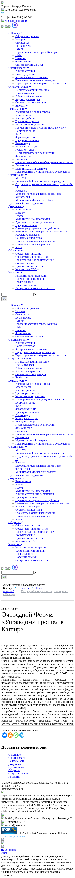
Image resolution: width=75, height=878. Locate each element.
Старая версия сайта (13, 836)
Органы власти (17, 67)
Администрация (25, 70)
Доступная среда (25, 130)
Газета (19, 215)
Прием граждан (24, 92)
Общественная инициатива (31, 256)
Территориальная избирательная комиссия (40, 83)
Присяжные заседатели (29, 266)
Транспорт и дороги (27, 121)
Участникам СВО (26, 269)
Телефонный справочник (30, 278)
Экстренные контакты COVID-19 (35, 288)
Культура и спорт (25, 149)
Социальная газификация (30, 102)
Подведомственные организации (35, 80)
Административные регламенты (34, 222)
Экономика (22, 165)
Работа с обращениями (28, 96)
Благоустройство (25, 118)
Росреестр (21, 190)
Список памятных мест (29, 64)
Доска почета (23, 45)
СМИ (18, 55)
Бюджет (20, 212)
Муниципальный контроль (31, 168)
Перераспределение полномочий (35, 152)
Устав (18, 247)
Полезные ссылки (26, 285)
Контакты (14, 272)
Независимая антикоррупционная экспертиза (42, 231)
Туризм (19, 48)
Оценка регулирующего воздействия (37, 228)
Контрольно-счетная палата (31, 77)
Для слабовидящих (15, 20)
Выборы (20, 105)
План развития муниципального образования (42, 171)
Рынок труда (22, 143)
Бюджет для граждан (27, 99)
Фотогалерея (23, 61)
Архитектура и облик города (32, 111)
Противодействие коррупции (25, 203)
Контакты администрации (31, 275)
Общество (14, 250)
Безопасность (23, 115)
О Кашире (14, 33)
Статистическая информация (32, 244)
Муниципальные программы (32, 218)
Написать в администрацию (32, 89)
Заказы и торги (24, 155)
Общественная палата (28, 253)
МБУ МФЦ (22, 178)
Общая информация (27, 36)
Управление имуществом (30, 124)
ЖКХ (18, 133)
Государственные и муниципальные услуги (41, 127)
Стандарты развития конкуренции (35, 240)
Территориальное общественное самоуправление (34, 261)
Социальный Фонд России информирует (39, 181)
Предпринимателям (27, 140)
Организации (16, 174)
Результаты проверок (27, 234)
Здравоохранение (25, 137)
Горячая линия (24, 281)
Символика (22, 42)
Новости (20, 58)
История (20, 39)
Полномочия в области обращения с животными (44, 162)
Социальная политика (28, 237)
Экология (21, 159)
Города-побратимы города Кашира (36, 52)
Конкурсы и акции (26, 146)
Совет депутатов (25, 74)
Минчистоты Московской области (35, 200)
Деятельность (16, 108)
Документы (15, 206)
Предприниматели (26, 225)
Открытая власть (18, 86)
